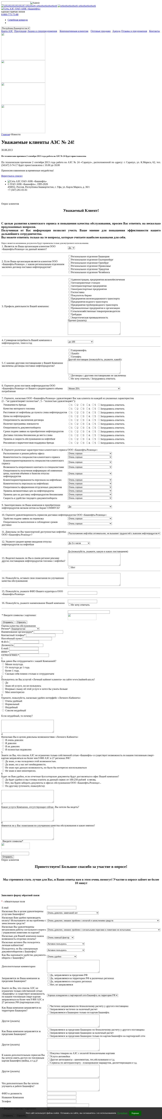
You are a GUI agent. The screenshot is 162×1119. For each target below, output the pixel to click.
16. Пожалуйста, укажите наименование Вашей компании (33, 603)
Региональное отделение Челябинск (90, 272)
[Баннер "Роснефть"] (23, 132)
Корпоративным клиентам (74, 31)
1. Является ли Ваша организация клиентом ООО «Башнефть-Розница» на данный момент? (29, 248)
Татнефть (76, 356)
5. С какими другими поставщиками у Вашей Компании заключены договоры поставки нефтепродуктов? (32, 364)
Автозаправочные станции (85, 282)
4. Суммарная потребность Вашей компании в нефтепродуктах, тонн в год (27, 341)
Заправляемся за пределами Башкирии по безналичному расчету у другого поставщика (97, 1029)
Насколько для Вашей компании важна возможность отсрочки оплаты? (23, 937)
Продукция (20, 31)
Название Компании (13, 1097)
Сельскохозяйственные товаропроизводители (95, 311)
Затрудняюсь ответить (112, 405)
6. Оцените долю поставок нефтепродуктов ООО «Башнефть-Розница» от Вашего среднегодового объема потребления (32, 388)
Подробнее (122, 1113)
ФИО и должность (12, 1093)
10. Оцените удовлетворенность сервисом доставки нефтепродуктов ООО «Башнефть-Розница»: (54, 515)
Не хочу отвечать (80, 604)
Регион (5, 628)
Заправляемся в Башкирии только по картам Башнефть (79, 1012)
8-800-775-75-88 (9, 14)
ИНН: (5, 651)
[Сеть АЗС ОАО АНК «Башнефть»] (20, 8)
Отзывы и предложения (134, 31)
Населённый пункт (11, 638)
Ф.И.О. (5, 641)
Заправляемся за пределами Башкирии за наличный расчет (82, 1032)
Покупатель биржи (81, 295)
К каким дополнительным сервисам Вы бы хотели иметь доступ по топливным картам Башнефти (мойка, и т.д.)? (23, 1058)
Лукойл (75, 353)
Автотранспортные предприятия (88, 286)
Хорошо (135, 1113)
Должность (7, 645)
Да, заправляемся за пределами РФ (69, 975)
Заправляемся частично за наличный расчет (73, 1009)
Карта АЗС (7, 31)
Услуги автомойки (60, 1056)
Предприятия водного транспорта (89, 301)
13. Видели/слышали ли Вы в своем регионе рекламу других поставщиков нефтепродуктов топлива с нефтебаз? (33, 559)
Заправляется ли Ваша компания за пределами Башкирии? (21, 979)
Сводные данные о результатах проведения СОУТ (35, 195)
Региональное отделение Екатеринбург (92, 259)
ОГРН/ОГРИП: (10, 655)
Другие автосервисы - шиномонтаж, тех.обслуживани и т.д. (82, 1059)
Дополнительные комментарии (18, 966)
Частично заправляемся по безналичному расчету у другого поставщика (89, 1006)
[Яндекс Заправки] (23, 104)
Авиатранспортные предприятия (89, 289)
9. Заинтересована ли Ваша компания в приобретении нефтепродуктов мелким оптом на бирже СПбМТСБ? (31, 506)
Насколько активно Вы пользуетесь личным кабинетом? (21, 944)
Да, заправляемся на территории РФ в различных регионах (82, 978)
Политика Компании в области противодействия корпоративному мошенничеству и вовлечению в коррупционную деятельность (78, 198)
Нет (73, 567)
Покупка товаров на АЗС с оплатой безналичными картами (82, 1053)
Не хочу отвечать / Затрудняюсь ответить (93, 378)
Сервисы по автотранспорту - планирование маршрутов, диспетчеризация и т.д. (93, 1062)
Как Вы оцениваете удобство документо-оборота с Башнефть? (24, 956)
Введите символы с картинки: (19, 615)
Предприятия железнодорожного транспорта (95, 298)
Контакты (154, 31)
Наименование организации (17, 631)
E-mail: (5, 648)
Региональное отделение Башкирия (90, 256)
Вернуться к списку (12, 176)
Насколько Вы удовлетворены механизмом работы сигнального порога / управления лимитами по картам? (24, 929)
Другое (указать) (11, 1021)
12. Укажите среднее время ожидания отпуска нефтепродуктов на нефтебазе (26, 543)
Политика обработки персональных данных (31, 192)
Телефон (6, 1101)
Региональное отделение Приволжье (91, 266)
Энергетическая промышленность (89, 317)
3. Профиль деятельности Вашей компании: (25, 306)
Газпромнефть (78, 350)
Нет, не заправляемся (61, 984)
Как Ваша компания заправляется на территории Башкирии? (21, 1009)
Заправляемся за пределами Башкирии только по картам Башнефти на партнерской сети (97, 1036)
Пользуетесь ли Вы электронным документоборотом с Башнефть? (20, 950)
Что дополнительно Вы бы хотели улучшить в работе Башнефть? (20, 1085)
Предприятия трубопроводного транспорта (94, 305)
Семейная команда (18, 20)
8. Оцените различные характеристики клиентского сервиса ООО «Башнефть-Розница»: (50, 449)
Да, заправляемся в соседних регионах (71, 981)
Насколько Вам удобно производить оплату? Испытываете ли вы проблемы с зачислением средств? (24, 920)
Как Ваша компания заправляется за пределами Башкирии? (21, 1032)
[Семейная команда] (23, 59)
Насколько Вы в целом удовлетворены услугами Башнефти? (22, 912)
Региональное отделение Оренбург (90, 262)
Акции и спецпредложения (42, 31)
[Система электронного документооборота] (23, 81)
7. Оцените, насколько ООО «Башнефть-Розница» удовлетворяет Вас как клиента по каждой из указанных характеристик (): (68, 399)
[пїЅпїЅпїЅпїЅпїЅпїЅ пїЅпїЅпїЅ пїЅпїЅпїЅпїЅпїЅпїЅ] (29, 6)
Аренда (116, 31)
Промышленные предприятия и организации (95, 308)
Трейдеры (76, 314)
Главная (5, 134)
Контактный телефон (13, 635)
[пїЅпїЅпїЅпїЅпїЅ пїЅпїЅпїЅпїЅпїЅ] (77, 6)
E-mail (5, 907)
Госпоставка (77, 292)
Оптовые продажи (101, 31)
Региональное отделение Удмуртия (90, 269)
